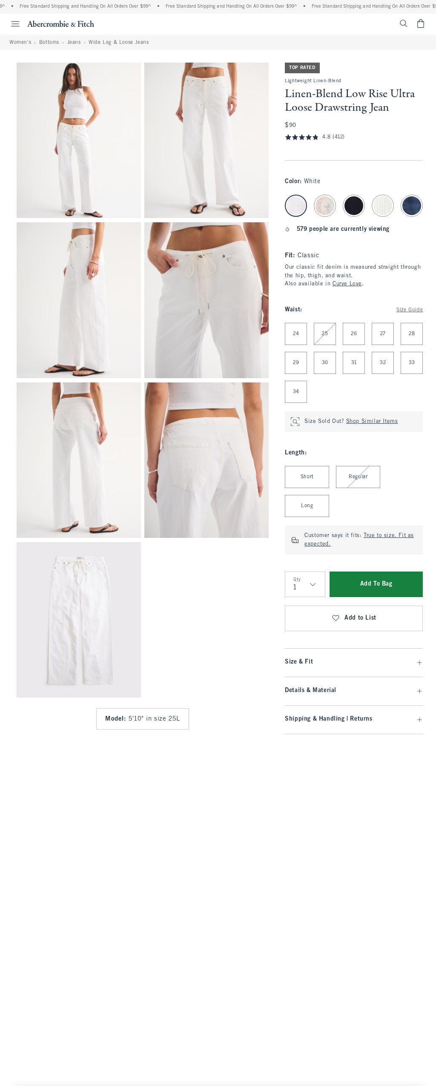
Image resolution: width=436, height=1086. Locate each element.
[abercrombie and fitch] (60, 23)
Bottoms (49, 42)
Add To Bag (376, 584)
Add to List (360, 618)
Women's (20, 42)
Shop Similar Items (372, 421)
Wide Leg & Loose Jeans (119, 42)
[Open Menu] (11, 24)
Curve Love (347, 284)
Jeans (74, 42)
